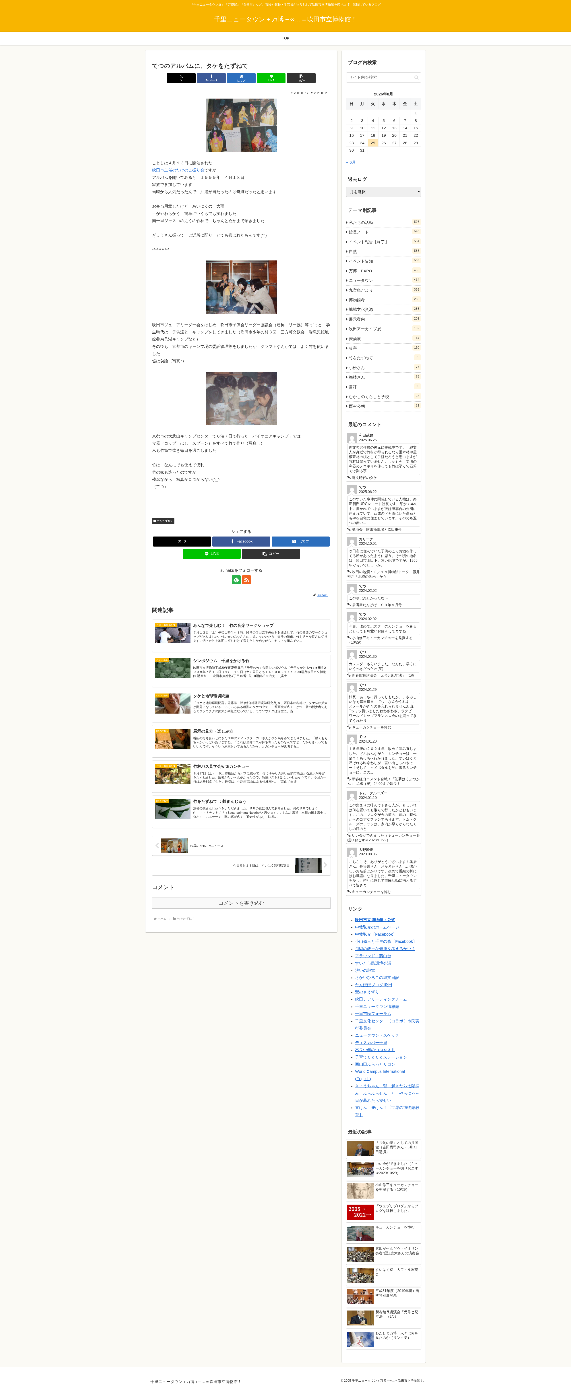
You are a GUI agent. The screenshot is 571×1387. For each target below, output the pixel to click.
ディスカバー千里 (371, 1042)
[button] (301, 78)
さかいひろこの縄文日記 (377, 977)
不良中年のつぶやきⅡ (375, 1050)
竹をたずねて (165, 520)
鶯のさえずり (367, 992)
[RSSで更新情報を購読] (246, 579)
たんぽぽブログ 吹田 (373, 985)
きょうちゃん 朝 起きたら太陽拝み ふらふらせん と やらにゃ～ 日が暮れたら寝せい (389, 1093)
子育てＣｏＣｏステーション (381, 1057)
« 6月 (351, 162)
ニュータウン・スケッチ (377, 1035)
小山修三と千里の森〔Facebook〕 (386, 941)
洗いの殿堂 (365, 970)
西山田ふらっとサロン (375, 1064)
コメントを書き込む (241, 903)
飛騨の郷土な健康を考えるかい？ (385, 949)
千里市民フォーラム (373, 1013)
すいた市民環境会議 (373, 963)
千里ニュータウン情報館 (377, 1006)
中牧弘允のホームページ (377, 927)
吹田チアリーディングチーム (381, 999)
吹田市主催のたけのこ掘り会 (178, 170)
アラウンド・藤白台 (373, 956)
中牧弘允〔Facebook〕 (376, 934)
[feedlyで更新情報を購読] (236, 579)
